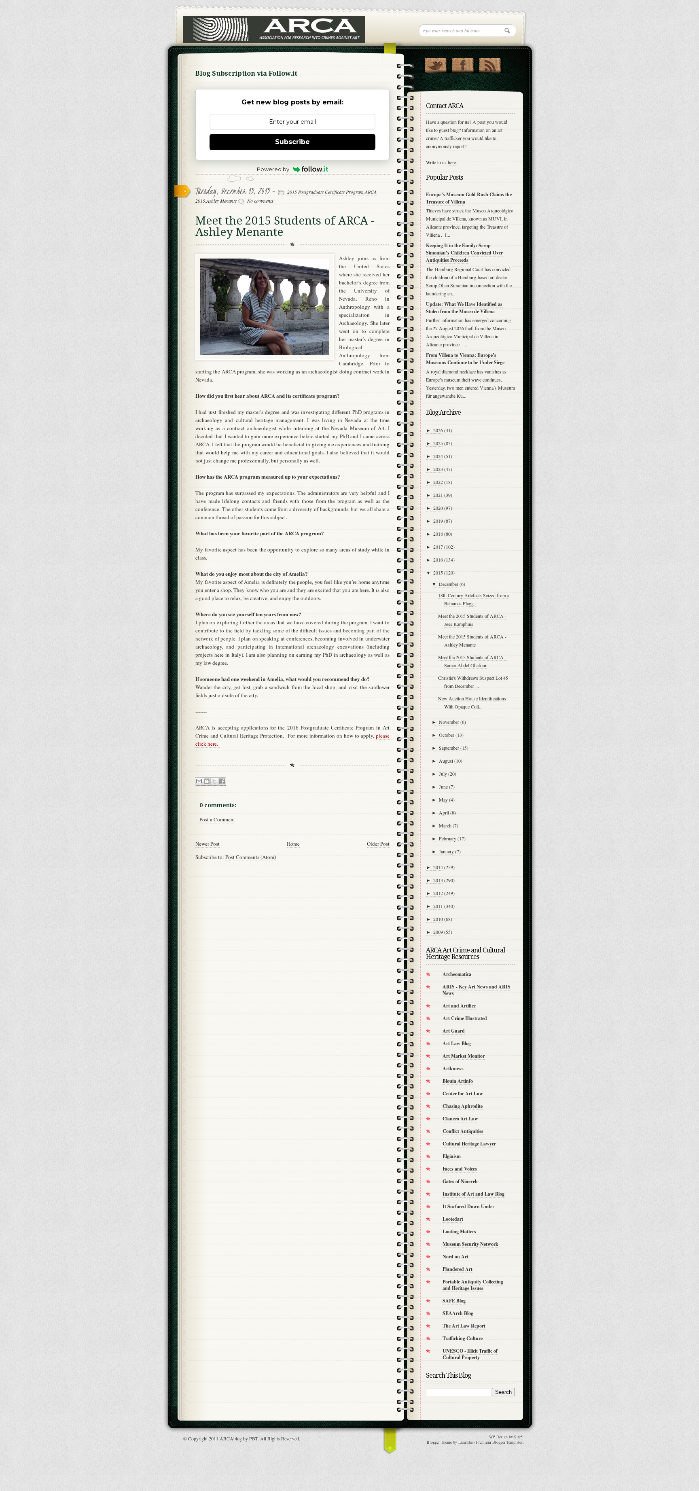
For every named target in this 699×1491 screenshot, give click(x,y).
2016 (438, 559)
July (443, 773)
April (444, 812)
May (443, 799)
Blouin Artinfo (458, 1080)
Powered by (273, 169)
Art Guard (454, 1030)
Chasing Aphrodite (463, 1106)
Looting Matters (459, 1231)
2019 (438, 521)
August (446, 760)
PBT (253, 1438)
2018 (438, 533)
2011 (438, 906)
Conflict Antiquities (463, 1131)
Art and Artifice (459, 1005)
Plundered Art (457, 1269)
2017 (438, 546)
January (446, 851)
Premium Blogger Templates (499, 1442)
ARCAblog (231, 1438)
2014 (438, 867)
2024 (438, 456)
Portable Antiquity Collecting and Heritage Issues (473, 1285)
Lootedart (453, 1218)
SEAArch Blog (458, 1313)
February (447, 838)
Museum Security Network (470, 1244)
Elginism (452, 1156)
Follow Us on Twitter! (435, 63)
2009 (438, 932)
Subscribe (292, 142)
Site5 (518, 1437)
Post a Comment (217, 819)
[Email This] (199, 781)
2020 (438, 508)
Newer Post (207, 843)
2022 (438, 482)
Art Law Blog (457, 1043)
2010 (438, 919)
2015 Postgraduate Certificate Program (325, 192)
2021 (438, 495)
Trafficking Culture (463, 1338)
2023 (438, 469)
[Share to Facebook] (222, 781)
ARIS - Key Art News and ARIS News (476, 990)
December (448, 584)
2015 (438, 572)
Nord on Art (455, 1256)
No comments (260, 200)
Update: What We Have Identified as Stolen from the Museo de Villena (464, 308)
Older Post (378, 843)
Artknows (453, 1068)
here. (452, 162)
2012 (438, 893)
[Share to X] (214, 781)
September (449, 747)
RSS (489, 63)
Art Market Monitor (464, 1055)
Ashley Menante (221, 200)
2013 (438, 880)
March (445, 825)
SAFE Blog (454, 1300)
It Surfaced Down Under (468, 1206)
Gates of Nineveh (460, 1181)
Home (293, 843)
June (443, 786)
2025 (438, 443)
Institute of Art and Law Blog (473, 1193)
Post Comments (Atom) (250, 857)
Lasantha (465, 1442)
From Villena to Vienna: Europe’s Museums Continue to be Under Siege (465, 359)
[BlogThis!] (207, 781)
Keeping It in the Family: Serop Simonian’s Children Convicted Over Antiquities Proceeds (464, 252)
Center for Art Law (463, 1093)
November (449, 722)
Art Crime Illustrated (465, 1018)
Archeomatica (457, 974)
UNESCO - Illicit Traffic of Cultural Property (470, 1354)
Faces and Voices (460, 1168)
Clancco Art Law (460, 1118)
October (446, 735)
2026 (438, 430)
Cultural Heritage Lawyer (469, 1143)
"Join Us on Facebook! (462, 63)
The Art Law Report (464, 1325)
